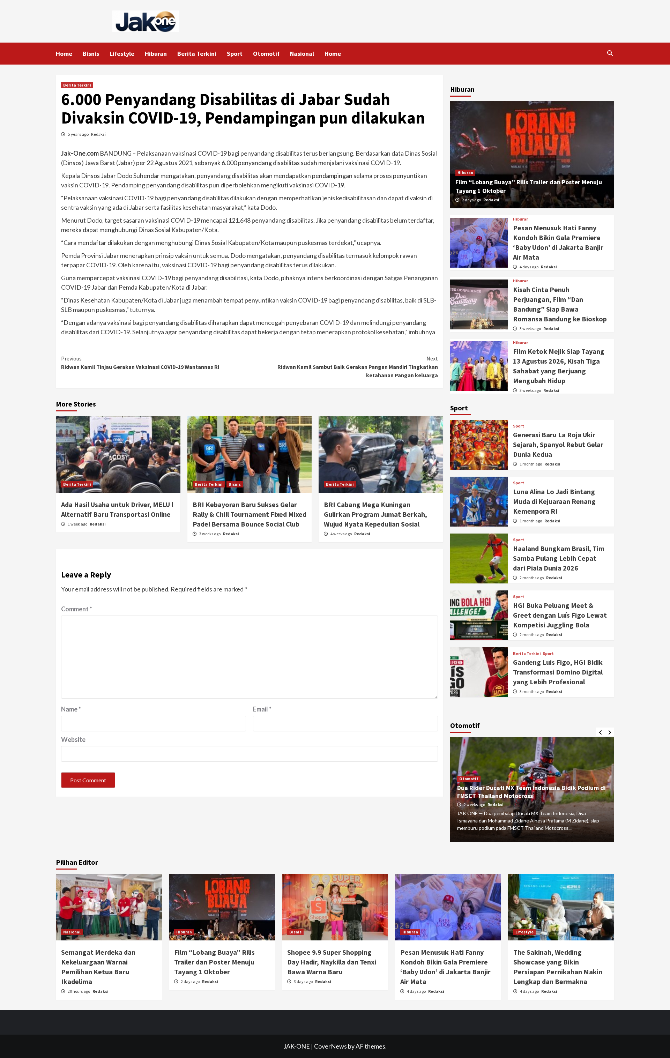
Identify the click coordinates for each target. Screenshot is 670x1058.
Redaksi (98, 134)
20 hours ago (79, 991)
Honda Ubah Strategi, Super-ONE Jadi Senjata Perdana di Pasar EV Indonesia (522, 792)
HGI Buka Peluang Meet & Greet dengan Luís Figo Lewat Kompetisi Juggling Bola (560, 615)
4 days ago (529, 266)
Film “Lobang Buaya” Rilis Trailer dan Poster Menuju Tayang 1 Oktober (214, 962)
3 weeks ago (210, 533)
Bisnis (91, 54)
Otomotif (266, 54)
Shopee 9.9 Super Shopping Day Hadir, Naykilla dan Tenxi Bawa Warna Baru (331, 962)
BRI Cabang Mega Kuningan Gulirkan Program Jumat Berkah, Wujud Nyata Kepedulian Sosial (375, 514)
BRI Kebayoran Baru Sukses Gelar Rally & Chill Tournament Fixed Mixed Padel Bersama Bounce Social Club (249, 514)
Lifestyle (122, 54)
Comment (76, 609)
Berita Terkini (196, 54)
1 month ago (531, 464)
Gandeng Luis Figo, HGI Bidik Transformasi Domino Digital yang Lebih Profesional (558, 672)
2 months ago (532, 577)
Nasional (302, 54)
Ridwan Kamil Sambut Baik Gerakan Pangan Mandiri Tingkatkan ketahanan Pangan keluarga (357, 367)
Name (71, 709)
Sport (235, 54)
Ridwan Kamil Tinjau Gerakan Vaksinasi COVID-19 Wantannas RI (140, 362)
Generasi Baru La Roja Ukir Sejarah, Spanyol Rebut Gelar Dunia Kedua (558, 444)
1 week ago (78, 524)
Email (262, 709)
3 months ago (532, 691)
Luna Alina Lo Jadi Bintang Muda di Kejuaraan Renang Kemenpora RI (554, 501)
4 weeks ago (341, 533)
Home (64, 54)
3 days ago (303, 981)
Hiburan (156, 54)
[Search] (609, 53)
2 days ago (472, 199)
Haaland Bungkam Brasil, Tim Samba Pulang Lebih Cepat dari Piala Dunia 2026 (558, 558)
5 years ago (78, 134)
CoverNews (330, 1046)
